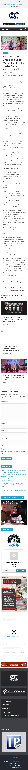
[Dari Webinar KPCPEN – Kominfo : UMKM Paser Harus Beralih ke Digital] (14, 302)
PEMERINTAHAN (7, 701)
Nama (3, 423)
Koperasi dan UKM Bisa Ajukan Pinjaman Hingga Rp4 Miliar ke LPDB (14, 377)
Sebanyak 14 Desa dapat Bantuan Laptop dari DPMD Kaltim (15, 289)
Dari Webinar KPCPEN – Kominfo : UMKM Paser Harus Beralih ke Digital (13, 319)
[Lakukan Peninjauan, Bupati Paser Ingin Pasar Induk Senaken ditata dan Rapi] (14, 331)
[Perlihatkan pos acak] (25, 29)
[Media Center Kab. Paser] (3, 29)
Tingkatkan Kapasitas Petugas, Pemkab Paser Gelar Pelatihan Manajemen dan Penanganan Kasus (13, 490)
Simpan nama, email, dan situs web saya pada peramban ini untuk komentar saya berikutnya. (13, 451)
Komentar (4, 402)
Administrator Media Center (10, 75)
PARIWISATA (6, 712)
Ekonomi (5, 52)
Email (3, 431)
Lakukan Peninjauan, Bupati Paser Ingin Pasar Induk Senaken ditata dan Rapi (13, 348)
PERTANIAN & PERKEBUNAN (10, 716)
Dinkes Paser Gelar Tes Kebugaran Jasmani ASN (13, 283)
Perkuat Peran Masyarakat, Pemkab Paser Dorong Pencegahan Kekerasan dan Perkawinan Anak (13, 484)
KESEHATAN (5, 705)
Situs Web (4, 438)
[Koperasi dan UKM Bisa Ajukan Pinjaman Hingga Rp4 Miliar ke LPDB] (14, 360)
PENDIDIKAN (6, 708)
